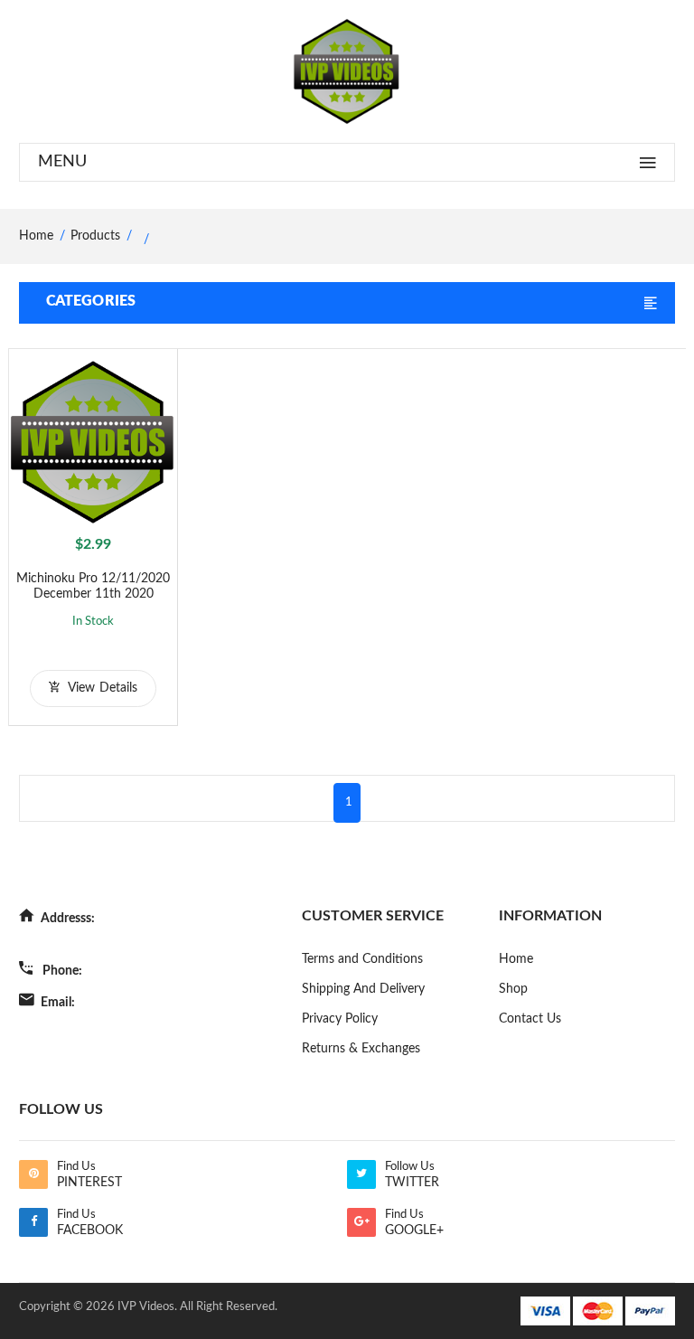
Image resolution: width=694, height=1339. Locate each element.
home (36, 236)
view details (100, 688)
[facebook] (33, 1222)
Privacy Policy (340, 1019)
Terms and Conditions (362, 959)
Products (95, 236)
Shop (513, 989)
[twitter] (361, 1174)
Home (516, 959)
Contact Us (530, 1019)
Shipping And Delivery (363, 989)
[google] (361, 1222)
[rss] (33, 1174)
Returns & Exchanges (361, 1048)
